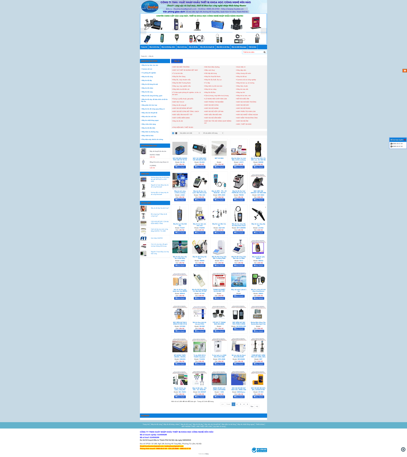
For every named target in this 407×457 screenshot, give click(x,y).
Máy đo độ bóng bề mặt (150, 84)
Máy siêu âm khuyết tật (149, 113)
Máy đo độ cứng (147, 76)
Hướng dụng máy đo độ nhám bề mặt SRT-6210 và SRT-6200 (160, 179)
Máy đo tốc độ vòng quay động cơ (153, 109)
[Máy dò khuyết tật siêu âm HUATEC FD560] (145, 151)
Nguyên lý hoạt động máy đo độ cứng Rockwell (160, 186)
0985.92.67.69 (398, 146)
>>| (257, 406)
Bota (207, 454)
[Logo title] (203, 6)
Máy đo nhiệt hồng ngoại (150, 120)
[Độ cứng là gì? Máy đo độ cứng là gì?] (143, 216)
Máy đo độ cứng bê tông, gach (152, 95)
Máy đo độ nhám (147, 88)
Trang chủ (144, 56)
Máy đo (151, 56)
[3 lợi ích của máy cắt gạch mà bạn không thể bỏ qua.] (143, 246)
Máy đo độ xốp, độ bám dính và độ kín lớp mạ (154, 100)
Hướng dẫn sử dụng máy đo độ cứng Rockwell (159, 193)
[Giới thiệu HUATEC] (143, 239)
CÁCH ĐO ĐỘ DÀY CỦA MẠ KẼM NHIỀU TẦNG (160, 222)
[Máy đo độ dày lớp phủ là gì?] (143, 209)
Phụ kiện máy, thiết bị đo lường (152, 139)
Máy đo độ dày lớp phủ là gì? (160, 208)
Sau (252, 406)
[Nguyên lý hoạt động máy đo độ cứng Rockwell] (143, 187)
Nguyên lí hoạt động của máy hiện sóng (160, 252)
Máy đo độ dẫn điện (148, 128)
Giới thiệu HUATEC (157, 238)
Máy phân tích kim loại (149, 105)
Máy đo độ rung (147, 92)
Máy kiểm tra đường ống (150, 132)
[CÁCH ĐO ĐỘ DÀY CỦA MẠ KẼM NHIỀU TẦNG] (143, 224)
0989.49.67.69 (398, 143)
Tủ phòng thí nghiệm (149, 73)
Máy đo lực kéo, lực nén (150, 65)
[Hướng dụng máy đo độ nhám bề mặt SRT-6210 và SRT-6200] (143, 179)
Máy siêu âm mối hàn (149, 116)
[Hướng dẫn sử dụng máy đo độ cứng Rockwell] (143, 194)
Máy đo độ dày (147, 80)
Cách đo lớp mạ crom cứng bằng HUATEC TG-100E (159, 230)
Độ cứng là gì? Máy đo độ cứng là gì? (159, 215)
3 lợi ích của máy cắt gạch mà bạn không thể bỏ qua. (159, 245)
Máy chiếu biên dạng (149, 124)
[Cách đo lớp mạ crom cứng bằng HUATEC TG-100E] (143, 231)
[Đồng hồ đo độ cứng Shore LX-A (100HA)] (145, 162)
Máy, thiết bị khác (148, 135)
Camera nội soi (147, 69)
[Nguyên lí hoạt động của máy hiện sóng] (143, 254)
